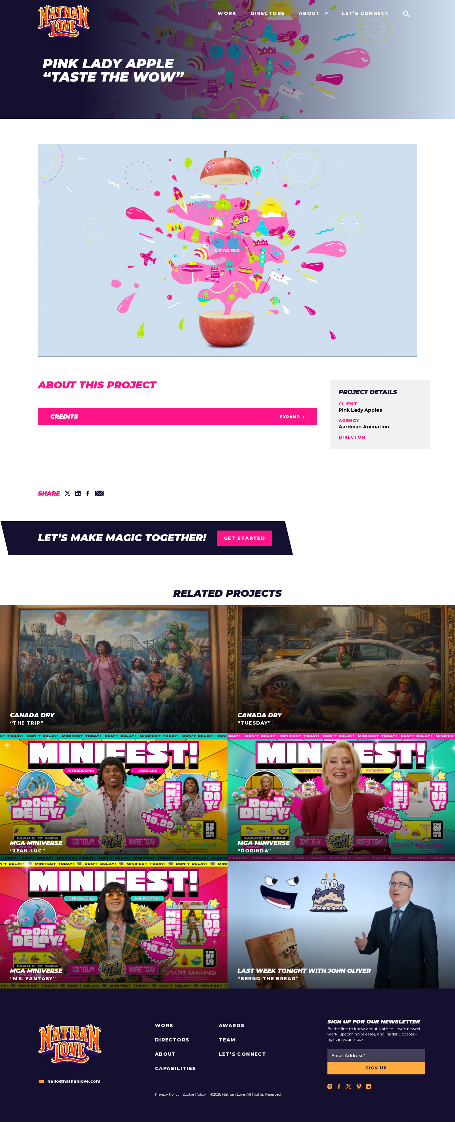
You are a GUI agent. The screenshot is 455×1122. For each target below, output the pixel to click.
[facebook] (88, 493)
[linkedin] (78, 493)
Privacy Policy (167, 1094)
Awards (231, 1025)
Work (164, 1025)
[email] (99, 493)
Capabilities (175, 1068)
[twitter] (68, 493)
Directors (172, 1040)
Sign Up (376, 1067)
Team (227, 1040)
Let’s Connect (242, 1054)
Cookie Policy (194, 1094)
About (165, 1054)
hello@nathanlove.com (73, 1081)
